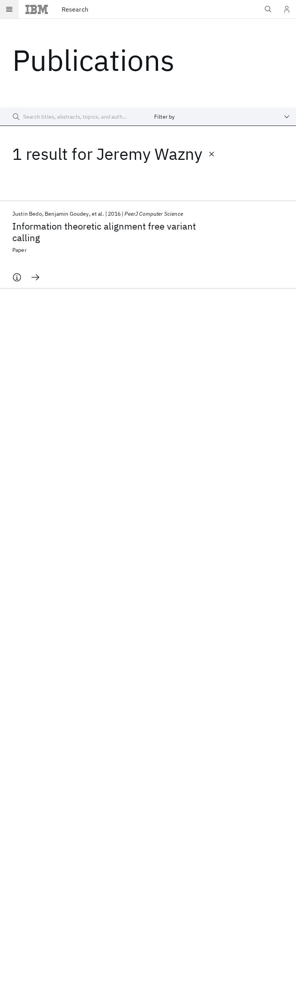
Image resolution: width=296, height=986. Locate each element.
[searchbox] (74, 116)
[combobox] (222, 116)
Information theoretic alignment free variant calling (104, 231)
